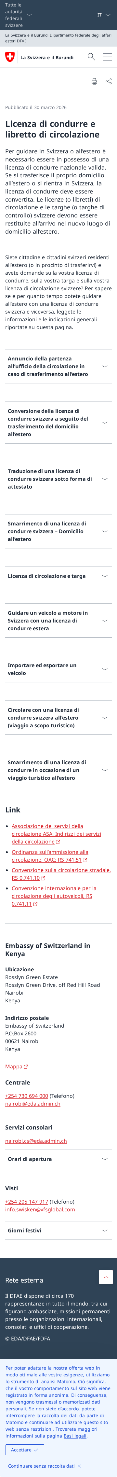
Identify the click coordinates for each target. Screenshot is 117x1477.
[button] (106, 1277)
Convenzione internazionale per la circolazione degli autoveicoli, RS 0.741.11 (54, 896)
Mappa (13, 1066)
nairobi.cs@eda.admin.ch (36, 1140)
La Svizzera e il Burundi (46, 57)
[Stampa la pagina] (94, 81)
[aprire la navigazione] (107, 56)
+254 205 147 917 (26, 1201)
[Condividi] (108, 81)
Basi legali (75, 1436)
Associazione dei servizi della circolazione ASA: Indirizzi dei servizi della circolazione (56, 833)
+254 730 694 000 (26, 1095)
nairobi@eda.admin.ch (32, 1103)
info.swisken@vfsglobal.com (40, 1209)
